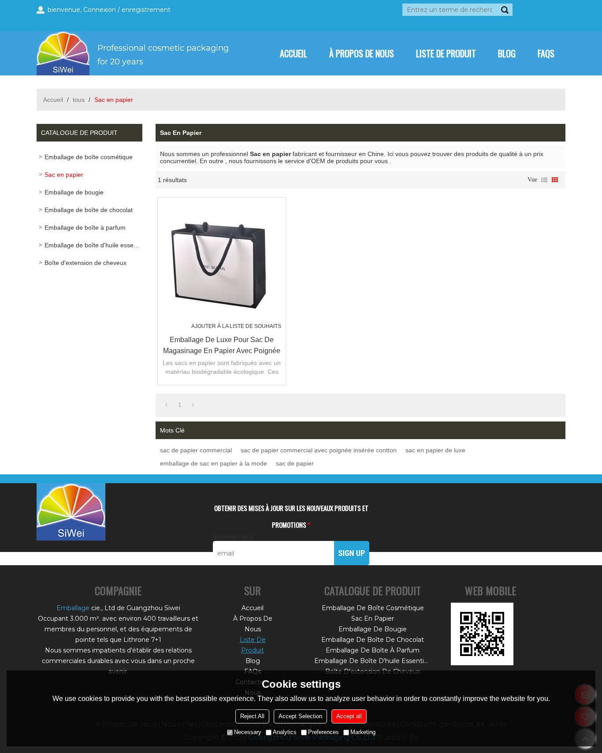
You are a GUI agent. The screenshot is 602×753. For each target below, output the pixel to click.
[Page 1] (166, 404)
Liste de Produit (446, 53)
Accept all (349, 716)
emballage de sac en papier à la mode (213, 463)
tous (79, 99)
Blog (507, 53)
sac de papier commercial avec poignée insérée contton (319, 450)
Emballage (72, 608)
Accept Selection (300, 716)
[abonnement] (351, 553)
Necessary (247, 732)
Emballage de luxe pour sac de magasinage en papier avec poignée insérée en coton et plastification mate (221, 346)
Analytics (285, 732)
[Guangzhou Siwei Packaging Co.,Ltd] (137, 53)
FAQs (546, 53)
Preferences (323, 732)
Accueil (293, 53)
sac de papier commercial (196, 450)
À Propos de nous (361, 53)
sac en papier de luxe (435, 450)
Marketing (362, 732)
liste (544, 179)
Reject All (252, 716)
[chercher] (505, 10)
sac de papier (295, 463)
